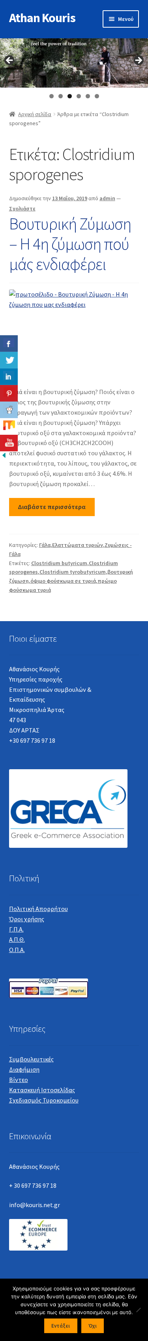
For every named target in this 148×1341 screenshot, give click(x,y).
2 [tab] (60, 96)
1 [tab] (51, 96)
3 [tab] (69, 96)
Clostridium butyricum (59, 563)
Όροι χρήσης (26, 919)
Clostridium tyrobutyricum (72, 571)
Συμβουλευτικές (31, 1059)
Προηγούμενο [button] (10, 61)
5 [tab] (88, 96)
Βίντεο (18, 1080)
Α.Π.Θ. (17, 939)
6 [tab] (97, 96)
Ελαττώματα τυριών (77, 544)
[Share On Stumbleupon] (9, 426)
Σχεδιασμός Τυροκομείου (44, 1100)
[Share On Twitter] (9, 360)
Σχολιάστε (22, 208)
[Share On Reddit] (9, 410)
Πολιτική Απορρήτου (38, 909)
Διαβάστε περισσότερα (52, 507)
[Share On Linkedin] (9, 376)
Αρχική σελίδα (34, 114)
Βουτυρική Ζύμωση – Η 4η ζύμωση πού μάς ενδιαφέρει (70, 243)
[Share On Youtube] (9, 443)
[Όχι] (138, 1310)
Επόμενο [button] (138, 61)
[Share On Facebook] (9, 343)
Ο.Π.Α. (17, 950)
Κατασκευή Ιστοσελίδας (42, 1090)
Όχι (92, 1325)
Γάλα (45, 544)
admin (107, 198)
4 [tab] (79, 96)
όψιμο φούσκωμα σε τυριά (63, 580)
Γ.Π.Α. (16, 929)
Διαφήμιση (24, 1069)
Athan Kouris (42, 18)
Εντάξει (60, 1325)
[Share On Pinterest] (9, 393)
